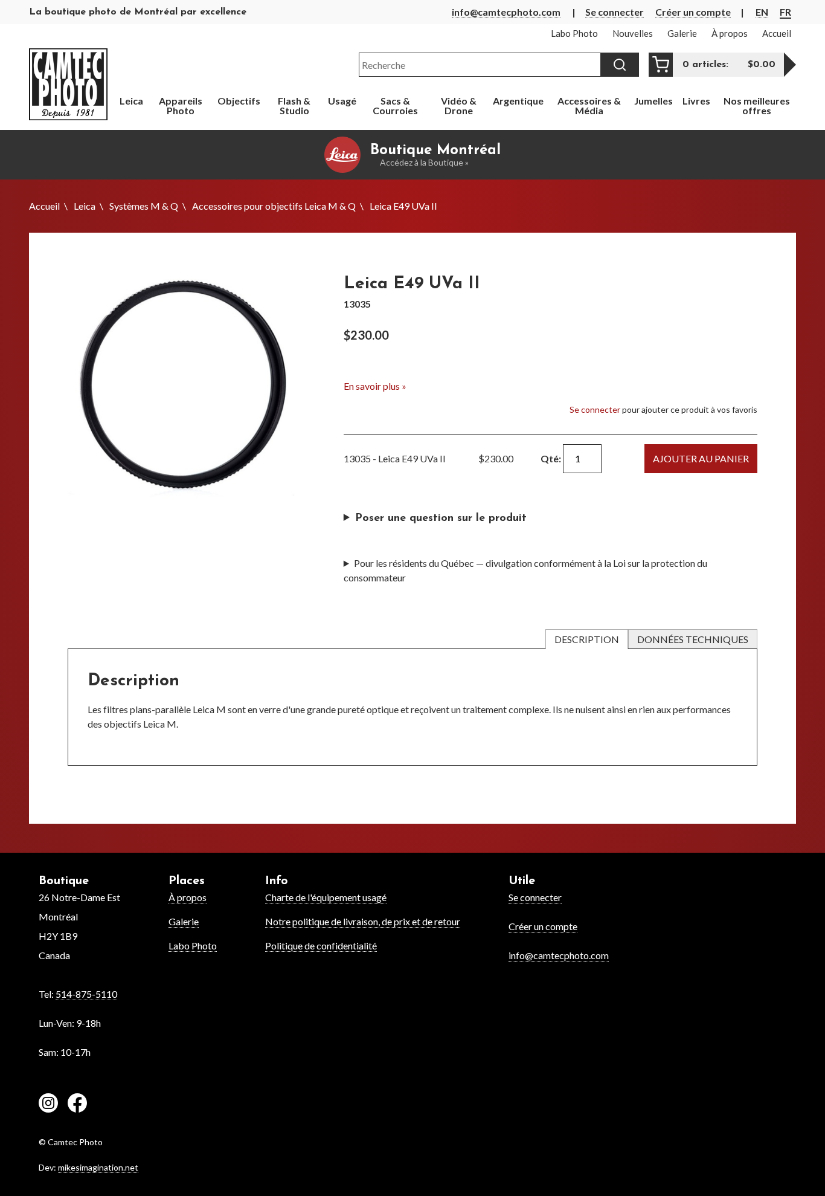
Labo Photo (193, 945)
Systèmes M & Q (143, 206)
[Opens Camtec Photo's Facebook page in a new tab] (77, 1104)
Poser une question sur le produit (441, 518)
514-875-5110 (86, 994)
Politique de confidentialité (321, 945)
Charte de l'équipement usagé (326, 897)
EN (762, 12)
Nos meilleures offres (757, 105)
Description (586, 639)
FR (785, 12)
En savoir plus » (375, 386)
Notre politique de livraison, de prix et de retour (362, 921)
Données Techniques (692, 639)
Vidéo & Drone (459, 105)
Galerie (184, 921)
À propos (188, 897)
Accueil (44, 206)
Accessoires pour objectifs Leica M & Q (274, 206)
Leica (84, 206)
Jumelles (653, 100)
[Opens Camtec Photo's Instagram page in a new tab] (48, 1104)
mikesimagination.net (98, 1167)
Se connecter (614, 12)
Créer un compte (693, 12)
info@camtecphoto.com (506, 12)
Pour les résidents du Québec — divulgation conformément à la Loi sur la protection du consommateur (525, 570)
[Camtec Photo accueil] (68, 84)
